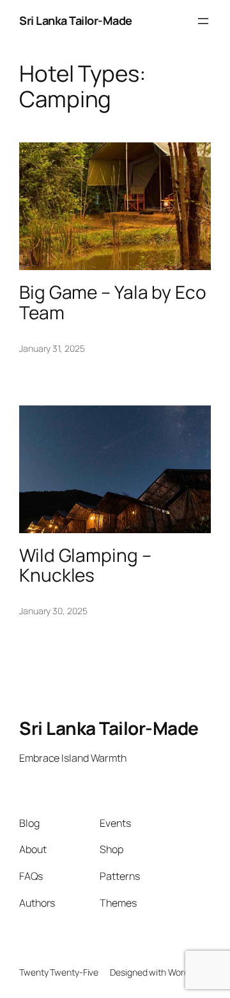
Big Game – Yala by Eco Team (112, 302)
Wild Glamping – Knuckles (85, 565)
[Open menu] (203, 21)
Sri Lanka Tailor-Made (75, 20)
